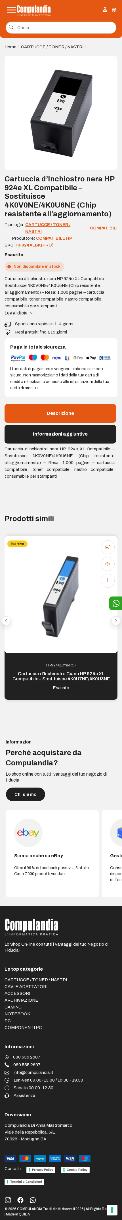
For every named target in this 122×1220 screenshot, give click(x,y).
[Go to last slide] (6, 620)
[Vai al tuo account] (105, 10)
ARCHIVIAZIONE (21, 1000)
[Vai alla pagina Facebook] (20, 1200)
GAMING (13, 1007)
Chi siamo (25, 794)
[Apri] (11, 10)
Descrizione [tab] (60, 413)
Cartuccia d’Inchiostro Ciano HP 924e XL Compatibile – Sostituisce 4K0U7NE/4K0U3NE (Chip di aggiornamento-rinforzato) (61, 678)
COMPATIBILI (103, 228)
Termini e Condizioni (26, 1182)
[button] (109, 63)
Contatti (13, 1169)
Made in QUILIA (18, 1214)
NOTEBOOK (17, 1014)
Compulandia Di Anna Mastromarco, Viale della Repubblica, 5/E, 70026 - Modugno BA (39, 1132)
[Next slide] (115, 620)
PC (8, 1020)
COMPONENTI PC (23, 1027)
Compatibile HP (54, 238)
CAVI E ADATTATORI (26, 986)
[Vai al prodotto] (107, 580)
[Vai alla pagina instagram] (8, 1200)
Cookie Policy (77, 1170)
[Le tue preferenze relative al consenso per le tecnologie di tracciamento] (112, 1210)
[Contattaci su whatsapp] (33, 1200)
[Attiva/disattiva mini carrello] (114, 10)
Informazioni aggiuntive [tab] (60, 434)
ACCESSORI (17, 993)
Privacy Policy (42, 1170)
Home (10, 47)
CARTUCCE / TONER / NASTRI (52, 47)
